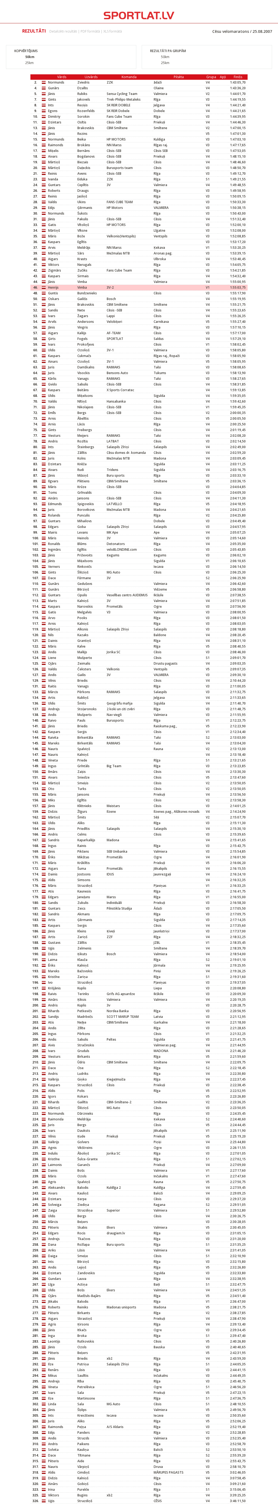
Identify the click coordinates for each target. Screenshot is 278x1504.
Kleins (81, 931)
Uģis (51, 948)
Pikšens (83, 851)
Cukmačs (84, 355)
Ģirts (52, 338)
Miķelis (53, 150)
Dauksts (83, 1130)
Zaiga (52, 1210)
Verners (54, 566)
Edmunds (55, 504)
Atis (51, 891)
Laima (52, 959)
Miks (51, 800)
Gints (52, 99)
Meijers (83, 435)
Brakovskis (85, 128)
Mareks (53, 743)
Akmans (83, 914)
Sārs (80, 253)
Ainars (53, 361)
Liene (52, 657)
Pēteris (53, 1227)
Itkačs (82, 1330)
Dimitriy (54, 116)
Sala (80, 1392)
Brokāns (83, 145)
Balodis (83, 1187)
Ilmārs (53, 771)
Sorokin (83, 116)
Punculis (83, 515)
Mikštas (83, 857)
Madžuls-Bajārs (89, 1295)
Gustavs (54, 942)
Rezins (82, 133)
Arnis (52, 418)
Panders (83, 1432)
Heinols (83, 538)
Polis (81, 1090)
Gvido (52, 384)
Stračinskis (85, 1045)
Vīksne (82, 230)
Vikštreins (85, 1147)
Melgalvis (84, 612)
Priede (82, 760)
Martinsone (86, 1398)
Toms (52, 492)
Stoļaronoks (87, 709)
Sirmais (83, 276)
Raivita (53, 737)
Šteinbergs (85, 447)
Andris (53, 441)
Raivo (52, 720)
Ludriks (83, 1073)
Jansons (83, 498)
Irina (51, 1489)
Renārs (53, 1370)
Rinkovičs (84, 566)
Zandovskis (86, 1273)
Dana (52, 1244)
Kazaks (83, 635)
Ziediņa (83, 1204)
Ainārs (53, 498)
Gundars (54, 1278)
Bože (81, 236)
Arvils (52, 321)
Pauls (81, 720)
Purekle (83, 1489)
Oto (51, 788)
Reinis (52, 173)
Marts (52, 600)
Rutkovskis (85, 1341)
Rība (80, 1381)
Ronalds (54, 543)
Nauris (53, 749)
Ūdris (81, 1062)
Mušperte (84, 657)
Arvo (51, 618)
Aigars (53, 259)
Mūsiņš (82, 475)
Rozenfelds (86, 111)
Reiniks (82, 1307)
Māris (52, 236)
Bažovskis (85, 971)
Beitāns (83, 390)
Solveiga (54, 1204)
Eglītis (82, 242)
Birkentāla (85, 737)
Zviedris (83, 82)
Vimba (82, 281)
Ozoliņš (83, 350)
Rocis (81, 1233)
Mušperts (84, 714)
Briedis (82, 680)
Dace (52, 578)
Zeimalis (83, 663)
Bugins (82, 1495)
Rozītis (82, 441)
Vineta (53, 760)
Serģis (82, 731)
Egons (53, 111)
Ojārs (52, 663)
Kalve (81, 646)
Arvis (52, 247)
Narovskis (85, 606)
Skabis (82, 1227)
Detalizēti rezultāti (63, 31)
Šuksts (82, 213)
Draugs (83, 190)
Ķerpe (82, 1199)
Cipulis (82, 595)
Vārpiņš (83, 1466)
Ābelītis (83, 418)
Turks (81, 788)
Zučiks (82, 270)
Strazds (83, 1438)
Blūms (82, 543)
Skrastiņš (84, 1318)
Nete (81, 310)
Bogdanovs (86, 156)
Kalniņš (83, 600)
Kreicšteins (85, 1415)
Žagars (82, 316)
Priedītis (83, 828)
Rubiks (82, 93)
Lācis (81, 424)
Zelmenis (84, 948)
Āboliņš (83, 1153)
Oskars (53, 299)
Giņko (82, 1079)
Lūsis (81, 1250)
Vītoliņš (83, 224)
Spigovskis (85, 504)
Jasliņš (82, 196)
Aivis (51, 1045)
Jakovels (83, 99)
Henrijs (53, 287)
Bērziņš (83, 589)
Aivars (53, 156)
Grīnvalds (84, 492)
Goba (81, 526)
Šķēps (82, 1409)
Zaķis (81, 771)
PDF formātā (90, 31)
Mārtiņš (54, 162)
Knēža (82, 464)
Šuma (81, 868)
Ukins (81, 202)
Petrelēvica (85, 1387)
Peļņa (81, 1427)
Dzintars (54, 122)
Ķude (81, 1136)
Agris (52, 1182)
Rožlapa (83, 1244)
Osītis (81, 122)
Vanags (83, 378)
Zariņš (82, 937)
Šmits (81, 703)
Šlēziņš (83, 572)
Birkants (83, 1056)
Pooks (82, 618)
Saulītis (83, 1375)
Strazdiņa (85, 1210)
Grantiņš (84, 640)
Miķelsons (85, 395)
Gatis (52, 224)
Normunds (56, 82)
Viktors (53, 264)
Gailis (81, 675)
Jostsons (84, 874)
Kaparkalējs (86, 840)
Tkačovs (83, 1239)
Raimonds (55, 145)
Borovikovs (86, 509)
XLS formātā (112, 31)
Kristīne (54, 976)
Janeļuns (83, 897)
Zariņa (82, 976)
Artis (51, 697)
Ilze (50, 1364)
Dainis (53, 640)
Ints (51, 105)
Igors (52, 1096)
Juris (51, 367)
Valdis (52, 202)
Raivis (52, 994)
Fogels (82, 338)
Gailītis (82, 1102)
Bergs (81, 412)
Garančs (83, 1164)
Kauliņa (83, 1449)
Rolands (54, 515)
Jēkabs (53, 1301)
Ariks (52, 1250)
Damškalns (85, 367)
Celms (82, 834)
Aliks (81, 823)
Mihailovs (84, 521)
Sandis (53, 310)
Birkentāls (85, 743)
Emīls (52, 412)
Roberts (54, 190)
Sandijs (53, 1016)
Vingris (82, 327)
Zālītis (82, 452)
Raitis (52, 686)
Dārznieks (85, 1113)
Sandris (53, 840)
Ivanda (53, 179)
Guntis (53, 293)
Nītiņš (82, 401)
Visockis (83, 373)
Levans (82, 532)
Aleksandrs (56, 1187)
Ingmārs (54, 549)
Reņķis (82, 105)
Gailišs (82, 299)
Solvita (53, 1449)
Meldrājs (83, 247)
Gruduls (83, 1051)
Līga (51, 1284)
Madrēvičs (85, 1016)
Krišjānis (54, 988)
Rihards (53, 1011)
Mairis (52, 532)
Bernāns (83, 150)
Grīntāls (83, 766)
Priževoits (85, 555)
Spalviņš (83, 749)
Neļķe (81, 1022)
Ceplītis (83, 185)
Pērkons (83, 692)
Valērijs (53, 1079)
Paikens (83, 1444)
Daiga (52, 1256)
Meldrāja (84, 1119)
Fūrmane (84, 578)
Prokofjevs (85, 344)
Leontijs (54, 1341)
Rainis (81, 845)
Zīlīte (81, 1028)
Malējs (82, 652)
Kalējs (81, 333)
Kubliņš (83, 697)
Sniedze (83, 777)
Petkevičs (84, 1011)
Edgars (53, 526)
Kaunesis (84, 891)
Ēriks (51, 857)
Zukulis (83, 902)
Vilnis (52, 680)
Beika (81, 139)
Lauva (81, 1278)
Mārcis (53, 692)
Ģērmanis (84, 207)
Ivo (50, 982)
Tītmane (83, 1455)
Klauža (82, 959)
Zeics (81, 908)
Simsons (83, 880)
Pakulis (82, 219)
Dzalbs (82, 88)
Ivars (51, 316)
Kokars (82, 1096)
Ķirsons (83, 1324)
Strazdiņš (84, 885)
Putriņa (83, 1364)
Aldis (51, 880)
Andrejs (54, 709)
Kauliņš (83, 1193)
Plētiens (83, 481)
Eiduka (82, 179)
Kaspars (54, 242)
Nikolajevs (85, 407)
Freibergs (84, 430)
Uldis (51, 350)
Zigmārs (54, 270)
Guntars (54, 185)
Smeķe (82, 1256)
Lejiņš (81, 1267)
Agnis (52, 1147)
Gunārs (53, 88)
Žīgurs (82, 811)
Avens (82, 173)
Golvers (83, 1142)
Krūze (81, 487)
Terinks (83, 994)
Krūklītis (83, 863)
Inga (51, 1335)
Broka (82, 1335)
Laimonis (55, 1164)
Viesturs (54, 435)
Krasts (82, 259)
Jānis (51, 93)
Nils (51, 635)
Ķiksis (81, 999)
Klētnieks (84, 806)
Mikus (52, 1375)
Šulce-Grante (87, 1159)
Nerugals (84, 264)
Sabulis (82, 384)
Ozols (82, 1176)
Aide (80, 1461)
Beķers (82, 1221)
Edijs (51, 207)
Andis (52, 652)
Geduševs (84, 583)
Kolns (81, 458)
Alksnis (82, 629)
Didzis (53, 811)
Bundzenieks (87, 293)
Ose (80, 1068)
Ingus (52, 766)
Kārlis (52, 378)
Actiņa (82, 1284)
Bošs (81, 1170)
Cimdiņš (83, 1472)
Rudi (80, 469)
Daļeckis (83, 167)
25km (29, 62)
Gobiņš (83, 1483)
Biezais (82, 162)
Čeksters (84, 669)
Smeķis (83, 783)
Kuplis (81, 988)
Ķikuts (82, 954)
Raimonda (56, 1119)
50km (29, 57)
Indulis (53, 1153)
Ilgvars (53, 481)
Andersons (85, 321)
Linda (52, 1404)
